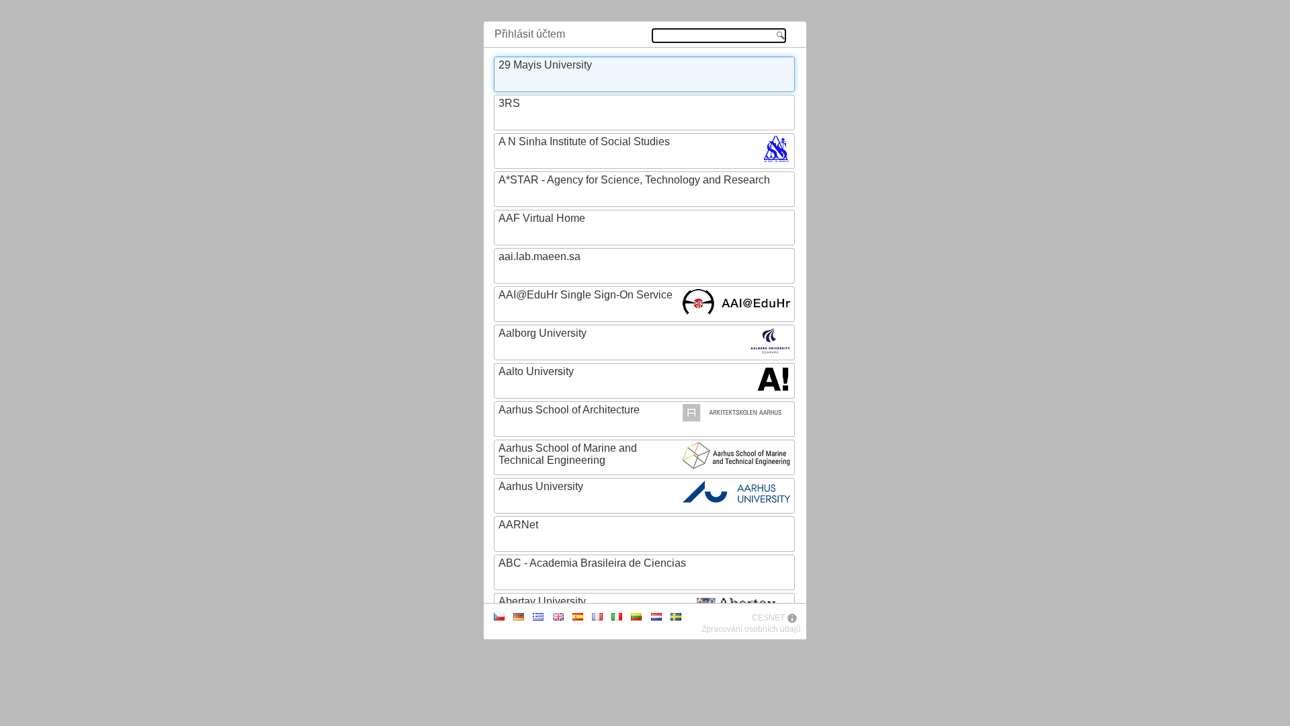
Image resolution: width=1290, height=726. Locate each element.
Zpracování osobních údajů (751, 629)
